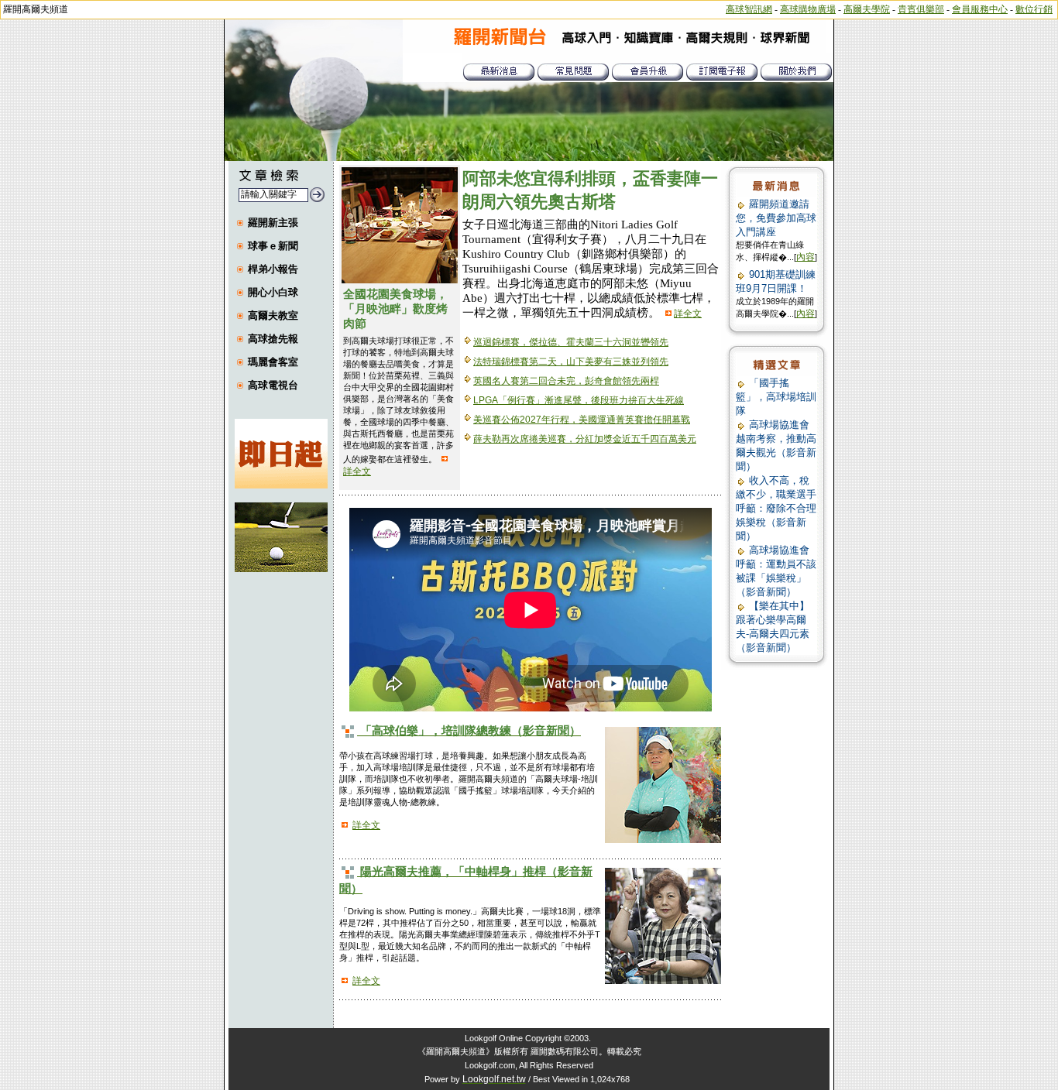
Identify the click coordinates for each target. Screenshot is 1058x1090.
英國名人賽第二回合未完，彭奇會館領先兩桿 (566, 380)
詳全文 (357, 471)
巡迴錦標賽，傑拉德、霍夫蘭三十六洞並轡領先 (570, 342)
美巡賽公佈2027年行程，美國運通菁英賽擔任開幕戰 (581, 419)
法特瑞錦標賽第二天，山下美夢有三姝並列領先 (570, 361)
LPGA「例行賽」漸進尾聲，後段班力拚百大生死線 (578, 400)
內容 (805, 257)
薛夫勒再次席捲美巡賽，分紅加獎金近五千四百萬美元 (584, 439)
